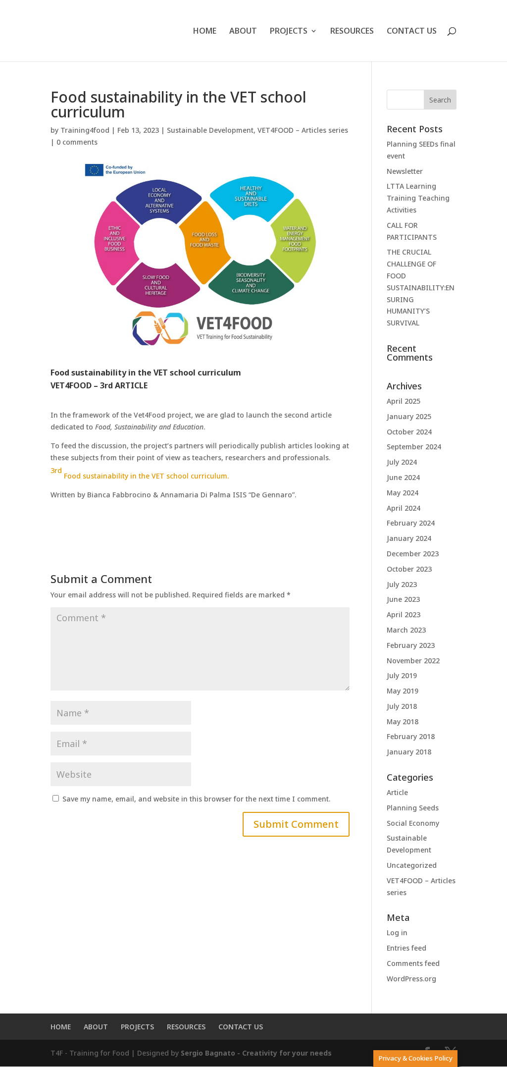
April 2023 (403, 614)
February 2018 (411, 736)
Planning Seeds (413, 807)
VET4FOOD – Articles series (302, 130)
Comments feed (413, 963)
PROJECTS (288, 31)
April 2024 (403, 508)
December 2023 (413, 553)
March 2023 (406, 630)
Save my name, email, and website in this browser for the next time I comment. (196, 798)
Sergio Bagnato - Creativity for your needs (256, 1053)
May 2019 (402, 690)
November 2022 (413, 660)
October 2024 (409, 431)
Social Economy (413, 823)
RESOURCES (352, 31)
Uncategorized (412, 865)
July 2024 (402, 462)
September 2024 (414, 446)
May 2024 (402, 492)
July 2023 (402, 584)
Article (397, 792)
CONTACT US (412, 31)
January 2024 (409, 538)
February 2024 (411, 523)
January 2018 (409, 751)
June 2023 (403, 599)
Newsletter (405, 171)
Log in (397, 932)
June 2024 (403, 477)
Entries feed (406, 948)
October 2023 (409, 569)
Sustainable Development (210, 130)
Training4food (84, 130)
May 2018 (402, 721)
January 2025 (409, 416)
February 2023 (411, 645)
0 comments (77, 142)
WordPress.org (411, 978)
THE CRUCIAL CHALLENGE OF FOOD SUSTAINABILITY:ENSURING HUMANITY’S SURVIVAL (421, 287)
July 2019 (402, 675)
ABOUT (243, 31)
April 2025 (403, 401)
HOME (204, 31)
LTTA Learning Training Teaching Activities (418, 197)
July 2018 (402, 706)
